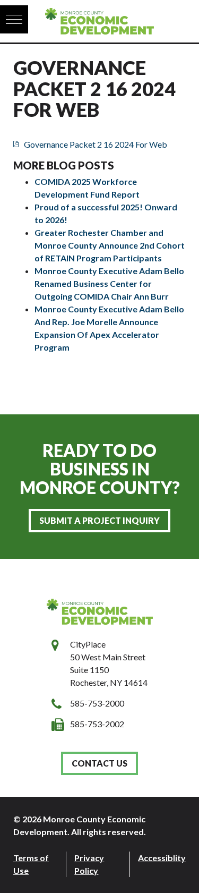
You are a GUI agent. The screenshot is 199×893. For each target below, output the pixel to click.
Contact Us (99, 763)
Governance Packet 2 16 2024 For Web (95, 144)
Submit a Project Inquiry (99, 520)
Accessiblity (162, 858)
